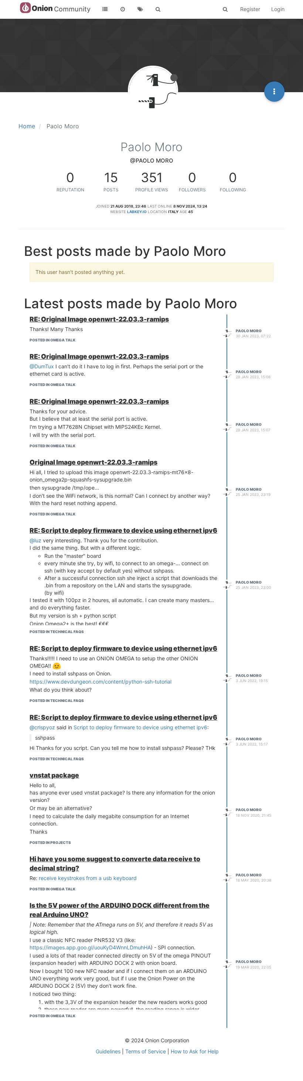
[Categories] (105, 9)
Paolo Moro (249, 331)
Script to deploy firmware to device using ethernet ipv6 (140, 727)
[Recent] (123, 9)
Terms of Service (145, 1051)
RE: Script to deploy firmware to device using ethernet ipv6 (123, 530)
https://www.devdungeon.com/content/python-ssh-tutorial (100, 681)
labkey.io (137, 211)
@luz (35, 540)
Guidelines (108, 1051)
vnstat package (54, 775)
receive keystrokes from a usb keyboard (88, 878)
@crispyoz (42, 727)
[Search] (158, 9)
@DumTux (42, 366)
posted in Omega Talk (52, 340)
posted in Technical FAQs (57, 631)
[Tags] (140, 9)
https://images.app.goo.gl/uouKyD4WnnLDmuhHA (90, 947)
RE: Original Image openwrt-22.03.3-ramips (99, 319)
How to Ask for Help (195, 1051)
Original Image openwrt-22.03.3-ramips (93, 462)
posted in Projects (50, 842)
